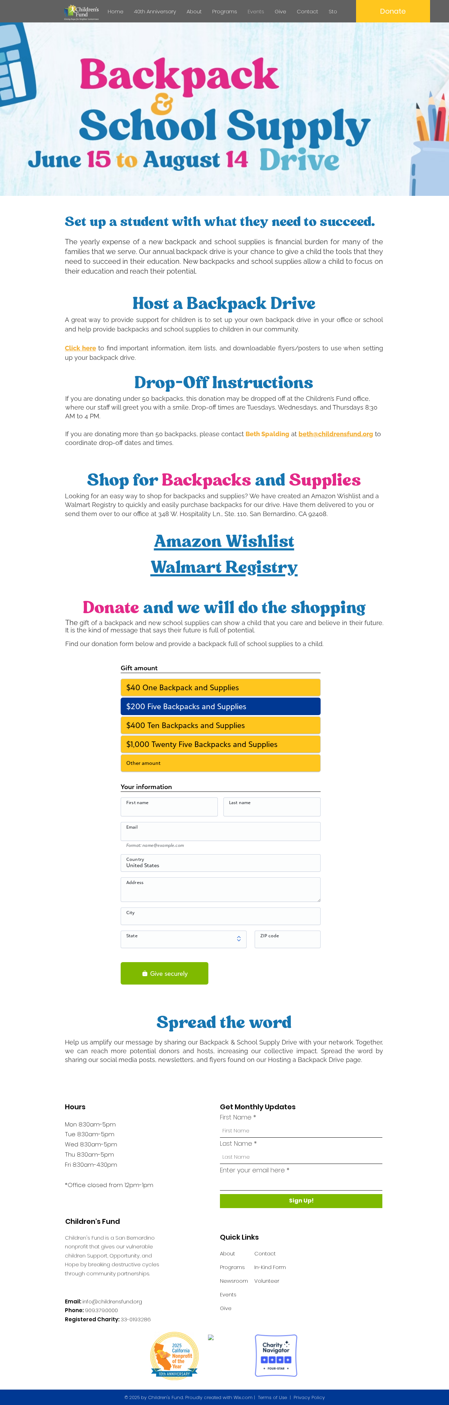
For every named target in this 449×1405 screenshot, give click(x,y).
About (227, 1253)
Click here (80, 348)
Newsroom (234, 1280)
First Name (236, 1117)
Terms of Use (272, 1397)
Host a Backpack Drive (224, 303)
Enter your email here (252, 1170)
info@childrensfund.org (112, 1301)
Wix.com (243, 1397)
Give (226, 1308)
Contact (265, 1253)
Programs (232, 1267)
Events (228, 1294)
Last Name (236, 1143)
